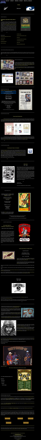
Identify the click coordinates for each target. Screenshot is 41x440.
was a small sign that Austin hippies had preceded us (28, 396)
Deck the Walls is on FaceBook (21, 64)
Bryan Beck (18, 263)
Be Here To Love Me (30, 398)
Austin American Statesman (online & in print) (6, 36)
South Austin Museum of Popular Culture (25, 248)
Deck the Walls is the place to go (21, 67)
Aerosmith (20, 152)
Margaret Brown (12, 398)
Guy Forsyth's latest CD (7, 225)
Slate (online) (18, 37)
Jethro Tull (23, 152)
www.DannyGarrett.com (18, 434)
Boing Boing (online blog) (3, 41)
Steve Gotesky (5, 366)
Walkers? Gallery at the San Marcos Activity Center (8, 90)
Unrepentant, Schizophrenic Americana (7, 226)
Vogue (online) (18, 42)
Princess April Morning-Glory (17, 116)
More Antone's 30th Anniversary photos (15, 367)
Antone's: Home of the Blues (8, 338)
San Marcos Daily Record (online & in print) (21, 35)
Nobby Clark (26, 164)
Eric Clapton (17, 152)
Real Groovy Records (17, 306)
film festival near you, (18, 399)
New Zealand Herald (11, 308)
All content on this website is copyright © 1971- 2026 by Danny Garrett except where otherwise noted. (18, 436)
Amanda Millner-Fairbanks (25, 138)
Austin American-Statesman (9, 298)
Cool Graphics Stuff (14, 428)
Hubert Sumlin (11, 339)
